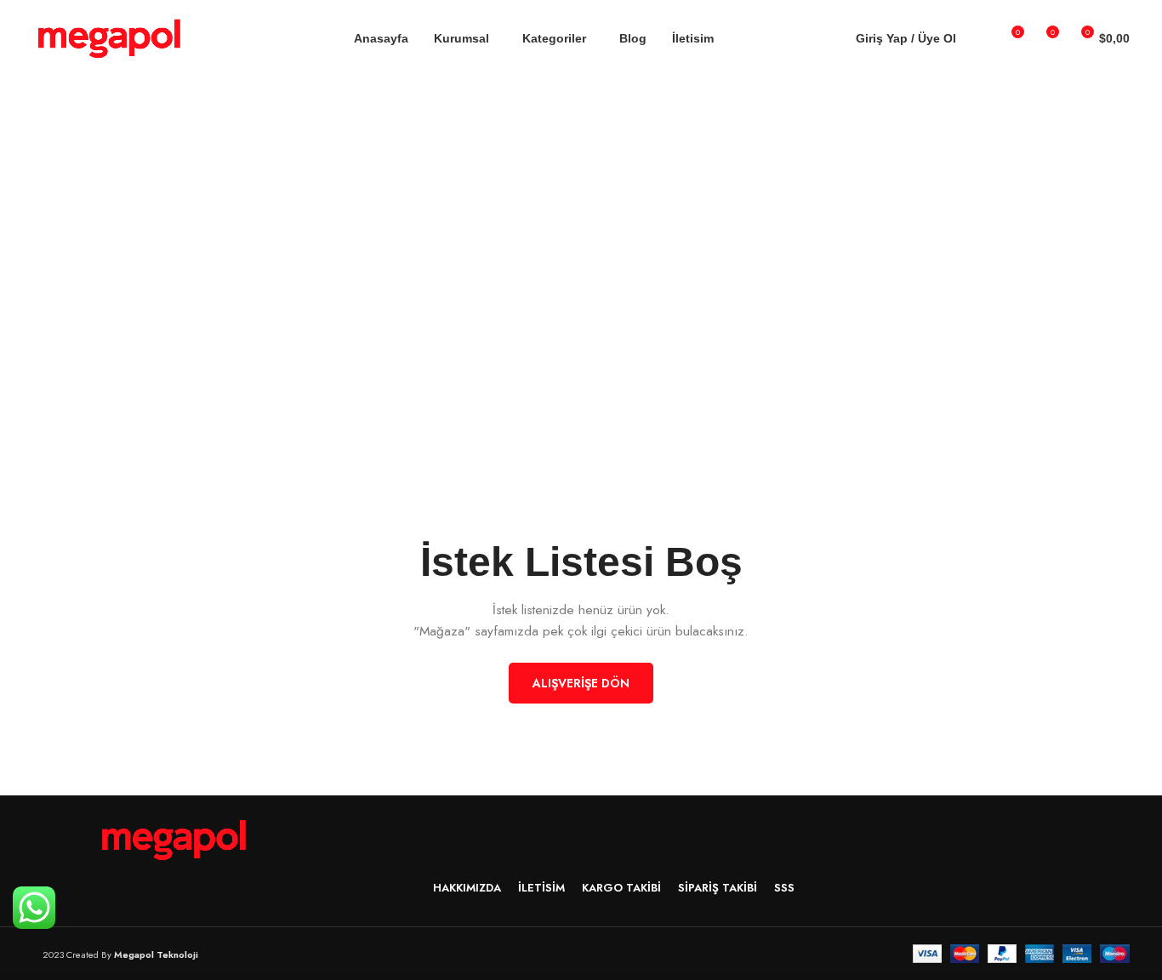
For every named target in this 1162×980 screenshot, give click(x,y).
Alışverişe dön (581, 683)
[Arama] (979, 38)
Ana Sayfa (541, 212)
